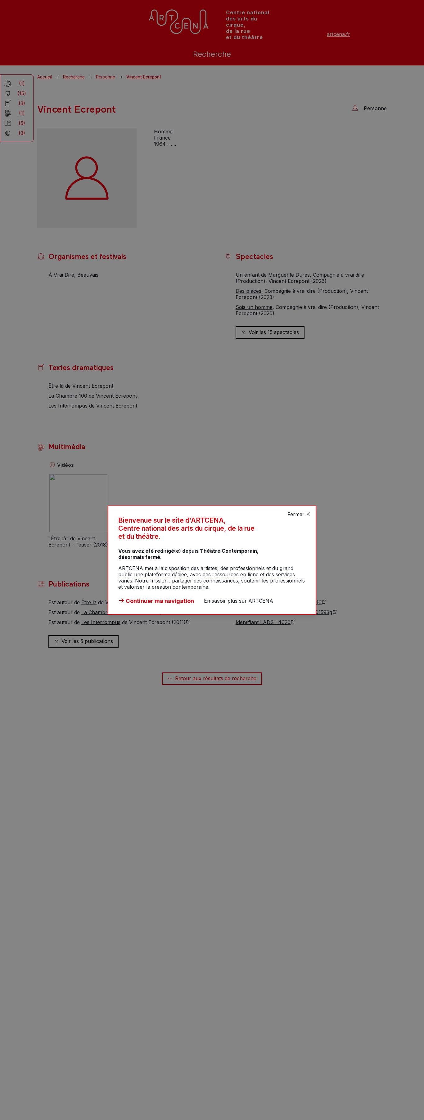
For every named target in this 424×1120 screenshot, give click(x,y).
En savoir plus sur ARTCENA (238, 601)
